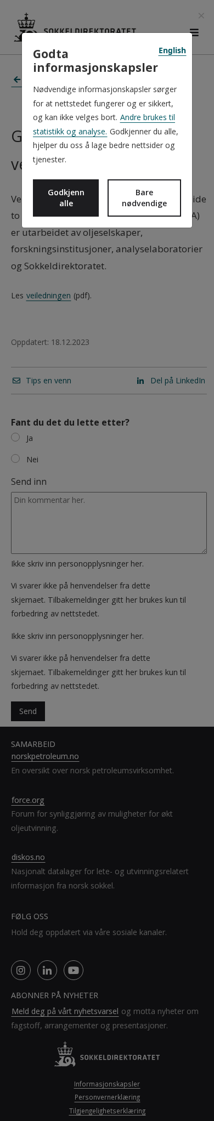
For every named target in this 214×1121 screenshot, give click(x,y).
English (172, 50)
